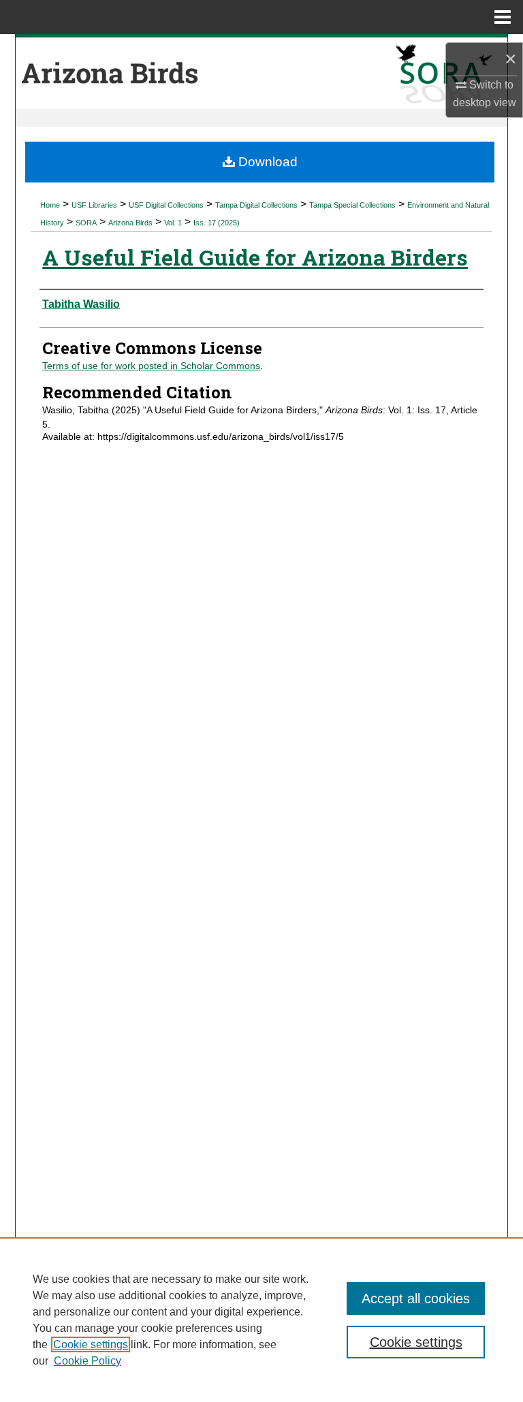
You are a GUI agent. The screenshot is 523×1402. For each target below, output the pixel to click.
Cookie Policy (87, 1361)
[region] (261, 1319)
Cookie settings (90, 1344)
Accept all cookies (416, 1298)
